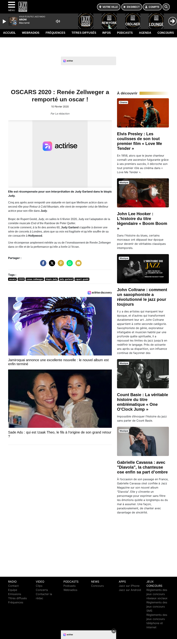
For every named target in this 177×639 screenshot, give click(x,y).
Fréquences (55, 32)
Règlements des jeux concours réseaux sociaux (156, 594)
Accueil (9, 32)
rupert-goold (81, 279)
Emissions (14, 594)
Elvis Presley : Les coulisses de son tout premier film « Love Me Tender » (139, 141)
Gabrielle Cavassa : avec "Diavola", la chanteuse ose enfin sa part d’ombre (142, 467)
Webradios (30, 32)
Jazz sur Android (130, 590)
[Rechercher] (166, 6)
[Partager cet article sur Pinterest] (60, 265)
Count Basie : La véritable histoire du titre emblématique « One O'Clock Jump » (142, 402)
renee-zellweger (34, 279)
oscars (12, 279)
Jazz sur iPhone (129, 585)
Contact (13, 585)
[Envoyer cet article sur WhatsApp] (69, 265)
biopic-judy (51, 279)
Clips (39, 585)
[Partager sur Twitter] (51, 265)
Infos (106, 32)
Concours (165, 32)
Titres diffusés (84, 32)
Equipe (12, 590)
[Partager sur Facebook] (42, 265)
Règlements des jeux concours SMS (156, 606)
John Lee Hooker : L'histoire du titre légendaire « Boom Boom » (142, 221)
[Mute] (57, 21)
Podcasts (125, 32)
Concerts (42, 590)
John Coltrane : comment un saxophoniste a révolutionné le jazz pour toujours (142, 297)
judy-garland (66, 279)
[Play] (5, 21)
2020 (21, 279)
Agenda (145, 32)
